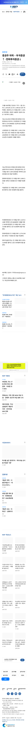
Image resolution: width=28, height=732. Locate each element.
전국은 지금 (9, 12)
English (8, 717)
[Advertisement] (14, 153)
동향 (5, 679)
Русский (19, 717)
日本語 (12, 717)
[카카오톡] (9, 74)
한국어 (3, 717)
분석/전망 (5, 675)
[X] (6, 74)
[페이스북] (3, 74)
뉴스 (3, 12)
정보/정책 (5, 671)
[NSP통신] (14, 7)
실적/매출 (14, 671)
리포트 (22, 675)
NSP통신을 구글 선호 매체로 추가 (11, 2)
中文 (15, 717)
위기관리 (14, 675)
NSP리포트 (16, 12)
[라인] (12, 74)
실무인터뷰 (22, 671)
